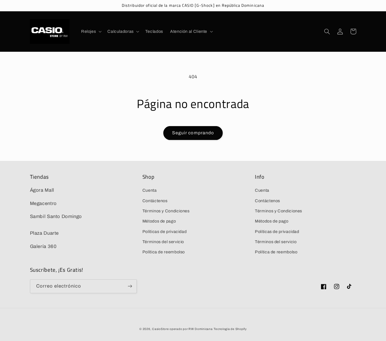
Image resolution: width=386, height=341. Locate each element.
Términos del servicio (163, 241)
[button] (90, 31)
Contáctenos (155, 200)
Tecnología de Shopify (230, 329)
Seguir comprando (193, 132)
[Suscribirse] (129, 286)
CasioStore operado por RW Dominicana (182, 329)
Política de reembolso (163, 252)
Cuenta (149, 190)
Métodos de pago (159, 221)
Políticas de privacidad (164, 231)
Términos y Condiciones (166, 211)
